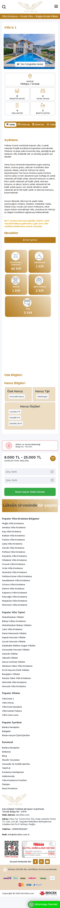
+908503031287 (19, 829)
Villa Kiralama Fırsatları (14, 780)
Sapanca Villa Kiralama (14, 592)
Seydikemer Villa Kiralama (16, 580)
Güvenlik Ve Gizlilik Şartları (16, 764)
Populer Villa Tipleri (13, 612)
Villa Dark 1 (8, 698)
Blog (4, 755)
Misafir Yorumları (11, 760)
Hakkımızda (8, 776)
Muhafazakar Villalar (13, 617)
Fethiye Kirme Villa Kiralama (17, 576)
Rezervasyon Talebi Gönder (30, 491)
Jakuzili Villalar (10, 657)
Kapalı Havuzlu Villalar (14, 637)
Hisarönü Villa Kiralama (14, 572)
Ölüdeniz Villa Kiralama (14, 560)
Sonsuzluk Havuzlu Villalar (16, 649)
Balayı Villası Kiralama (14, 621)
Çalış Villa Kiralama (12, 543)
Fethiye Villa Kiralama (13, 552)
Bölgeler (6, 731)
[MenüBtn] (56, 7)
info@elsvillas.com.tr (19, 834)
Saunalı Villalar (10, 653)
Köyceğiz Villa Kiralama (14, 596)
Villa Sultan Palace (12, 711)
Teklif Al (6, 768)
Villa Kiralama (10, 16)
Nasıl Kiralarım (9, 788)
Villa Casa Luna (10, 715)
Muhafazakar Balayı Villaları (17, 625)
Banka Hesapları (10, 727)
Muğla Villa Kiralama (13, 523)
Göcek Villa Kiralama (13, 547)
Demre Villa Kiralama (13, 588)
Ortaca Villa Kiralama (13, 584)
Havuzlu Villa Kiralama (14, 686)
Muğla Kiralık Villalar (47, 16)
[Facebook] (35, 861)
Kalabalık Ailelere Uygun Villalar (18, 645)
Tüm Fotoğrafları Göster (31, 64)
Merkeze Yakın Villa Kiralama (17, 666)
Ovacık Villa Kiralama (13, 564)
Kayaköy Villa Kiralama (14, 556)
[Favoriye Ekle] (53, 458)
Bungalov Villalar (11, 674)
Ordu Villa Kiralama (12, 568)
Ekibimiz (6, 751)
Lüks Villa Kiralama (12, 629)
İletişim (6, 784)
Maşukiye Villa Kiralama (14, 600)
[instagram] (41, 861)
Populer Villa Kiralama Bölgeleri (20, 518)
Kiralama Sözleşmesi (13, 772)
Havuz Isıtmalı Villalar (13, 662)
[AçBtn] (4, 7)
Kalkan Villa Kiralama (13, 535)
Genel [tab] (12, 125)
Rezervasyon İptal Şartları (16, 735)
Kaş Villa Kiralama (11, 531)
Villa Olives (8, 702)
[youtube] (47, 861)
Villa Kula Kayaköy (12, 706)
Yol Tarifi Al (31, 240)
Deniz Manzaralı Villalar (14, 633)
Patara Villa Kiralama (13, 539)
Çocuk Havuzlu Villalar (14, 641)
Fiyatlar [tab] (25, 125)
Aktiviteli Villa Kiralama (14, 682)
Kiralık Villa (27, 16)
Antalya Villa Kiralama (14, 527)
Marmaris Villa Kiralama (14, 605)
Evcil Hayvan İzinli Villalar (15, 670)
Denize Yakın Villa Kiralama (16, 678)
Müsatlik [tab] (39, 125)
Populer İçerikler (12, 722)
